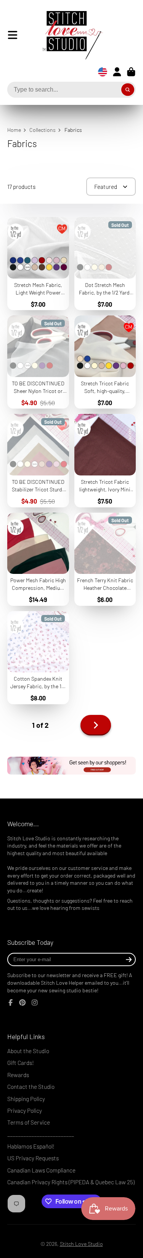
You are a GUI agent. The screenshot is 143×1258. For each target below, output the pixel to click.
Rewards (18, 1074)
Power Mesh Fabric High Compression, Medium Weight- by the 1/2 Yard (38, 559)
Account (117, 71)
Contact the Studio (31, 1086)
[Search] (127, 89)
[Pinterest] (22, 1002)
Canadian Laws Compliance (41, 1170)
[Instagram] (34, 1002)
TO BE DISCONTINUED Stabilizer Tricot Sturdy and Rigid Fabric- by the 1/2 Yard (38, 460)
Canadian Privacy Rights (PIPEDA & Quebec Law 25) (71, 1182)
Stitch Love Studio (81, 1244)
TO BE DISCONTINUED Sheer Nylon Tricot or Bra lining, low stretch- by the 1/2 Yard (38, 362)
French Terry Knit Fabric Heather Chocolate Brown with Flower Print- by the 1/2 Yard (105, 559)
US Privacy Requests (33, 1158)
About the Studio (28, 1050)
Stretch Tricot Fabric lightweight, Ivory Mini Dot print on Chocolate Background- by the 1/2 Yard (105, 460)
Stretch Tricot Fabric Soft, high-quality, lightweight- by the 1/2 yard (105, 362)
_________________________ (40, 1134)
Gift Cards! (20, 1062)
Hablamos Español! (31, 1146)
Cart (131, 71)
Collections (42, 130)
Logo (67, 35)
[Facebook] (10, 1002)
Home (14, 130)
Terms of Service (28, 1122)
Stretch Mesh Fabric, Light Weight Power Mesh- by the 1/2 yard (38, 263)
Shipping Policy (26, 1098)
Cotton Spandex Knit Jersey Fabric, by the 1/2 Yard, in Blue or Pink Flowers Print (38, 657)
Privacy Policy (24, 1110)
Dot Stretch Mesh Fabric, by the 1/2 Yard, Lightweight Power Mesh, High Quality (105, 263)
